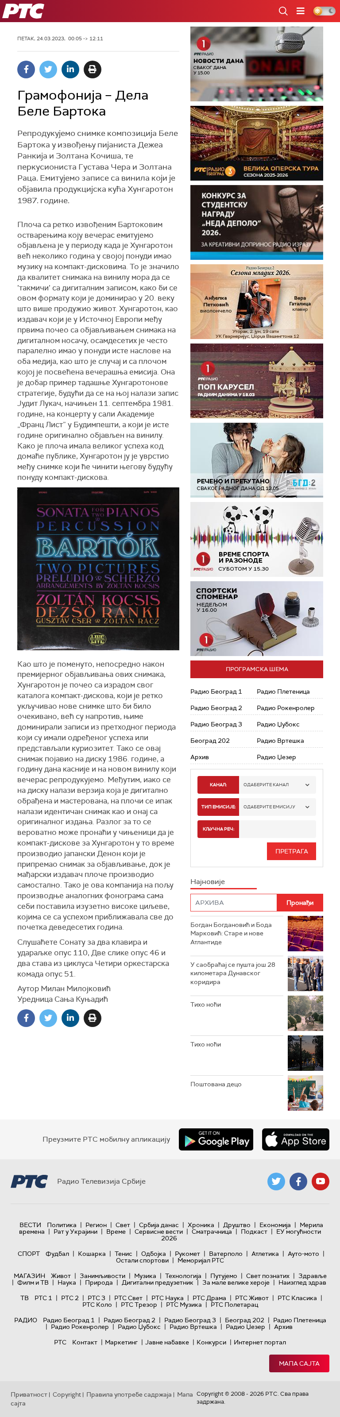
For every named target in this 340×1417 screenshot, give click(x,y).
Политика (62, 1225)
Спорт (29, 1254)
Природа (99, 1282)
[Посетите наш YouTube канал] (320, 1181)
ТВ (24, 1298)
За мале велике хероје (236, 1282)
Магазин (29, 1276)
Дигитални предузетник (157, 1282)
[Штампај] (92, 69)
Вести (30, 1225)
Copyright (67, 1394)
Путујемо (223, 1276)
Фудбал (57, 1254)
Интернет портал (260, 1342)
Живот (61, 1276)
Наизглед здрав (302, 1282)
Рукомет (187, 1254)
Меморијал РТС (201, 1260)
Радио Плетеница (283, 691)
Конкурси (211, 1342)
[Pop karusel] (256, 381)
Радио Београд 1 (216, 691)
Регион (96, 1225)
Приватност (29, 1394)
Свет (123, 1225)
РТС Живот (252, 1298)
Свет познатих (268, 1276)
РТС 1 (43, 1298)
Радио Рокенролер (286, 708)
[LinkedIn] (70, 69)
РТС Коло (97, 1305)
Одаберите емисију (269, 807)
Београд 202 (210, 741)
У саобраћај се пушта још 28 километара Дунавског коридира (232, 973)
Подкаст (254, 1232)
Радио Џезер (276, 757)
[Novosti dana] (256, 64)
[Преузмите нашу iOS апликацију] (295, 1139)
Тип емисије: (218, 807)
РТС (60, 1342)
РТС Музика (184, 1305)
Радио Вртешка (280, 741)
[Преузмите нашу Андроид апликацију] (216, 1139)
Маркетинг (121, 1342)
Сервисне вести (159, 1232)
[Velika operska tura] (256, 143)
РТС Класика (297, 1298)
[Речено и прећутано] (256, 460)
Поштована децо (216, 1084)
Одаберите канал (266, 785)
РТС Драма (209, 1298)
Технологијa (183, 1276)
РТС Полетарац (234, 1305)
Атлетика (265, 1254)
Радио (25, 1320)
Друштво (237, 1225)
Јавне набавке (167, 1342)
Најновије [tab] (207, 881)
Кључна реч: (218, 829)
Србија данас (159, 1225)
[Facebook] (26, 69)
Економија (275, 1225)
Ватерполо (226, 1254)
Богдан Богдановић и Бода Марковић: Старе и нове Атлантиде (231, 933)
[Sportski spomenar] (256, 618)
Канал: (218, 785)
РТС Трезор (139, 1305)
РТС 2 (70, 1298)
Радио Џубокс (278, 724)
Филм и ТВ (33, 1282)
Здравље (312, 1276)
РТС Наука (167, 1298)
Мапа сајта (299, 1363)
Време (116, 1232)
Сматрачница (212, 1232)
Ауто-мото (303, 1254)
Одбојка (153, 1254)
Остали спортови (142, 1260)
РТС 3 (96, 1298)
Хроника (201, 1225)
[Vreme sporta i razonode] (256, 539)
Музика (145, 1276)
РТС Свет (128, 1298)
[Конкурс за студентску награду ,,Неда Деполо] (256, 222)
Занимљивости (102, 1276)
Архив (199, 757)
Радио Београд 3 (216, 724)
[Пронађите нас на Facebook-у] (298, 1181)
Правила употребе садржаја (129, 1394)
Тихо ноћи (205, 1004)
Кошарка (92, 1254)
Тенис (123, 1254)
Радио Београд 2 (216, 708)
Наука (67, 1282)
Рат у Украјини (75, 1232)
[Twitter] (48, 69)
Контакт (84, 1342)
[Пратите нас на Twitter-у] (276, 1181)
